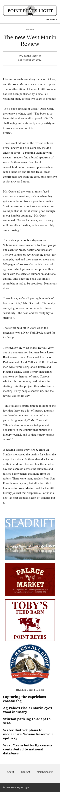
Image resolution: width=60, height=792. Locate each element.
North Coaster (45, 771)
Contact (25, 771)
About (10, 771)
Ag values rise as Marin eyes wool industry (27, 710)
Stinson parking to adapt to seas (26, 721)
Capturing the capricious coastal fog (24, 699)
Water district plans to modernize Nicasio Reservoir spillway (28, 734)
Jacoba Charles (31, 55)
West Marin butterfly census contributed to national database (27, 749)
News (30, 29)
